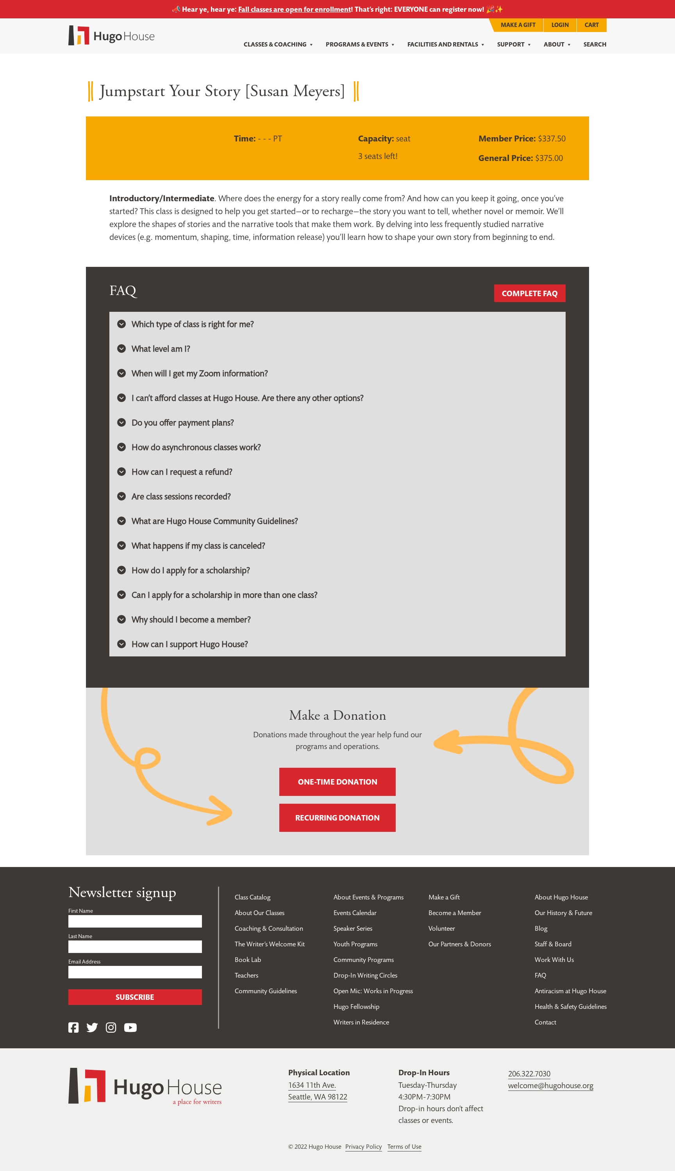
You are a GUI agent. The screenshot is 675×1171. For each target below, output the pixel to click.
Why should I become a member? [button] (191, 619)
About (554, 44)
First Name (80, 910)
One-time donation (337, 782)
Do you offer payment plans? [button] (183, 422)
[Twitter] (92, 1028)
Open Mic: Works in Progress (373, 991)
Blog (541, 928)
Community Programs (364, 959)
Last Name (80, 936)
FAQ (540, 975)
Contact (545, 1022)
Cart (592, 25)
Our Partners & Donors (460, 944)
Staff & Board (553, 944)
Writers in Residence (361, 1022)
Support (511, 44)
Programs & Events (357, 44)
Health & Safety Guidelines (571, 1006)
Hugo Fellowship (356, 1006)
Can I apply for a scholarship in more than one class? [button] (225, 594)
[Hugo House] (144, 1086)
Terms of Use (404, 1146)
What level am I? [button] (161, 348)
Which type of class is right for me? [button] (193, 323)
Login (560, 25)
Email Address (84, 961)
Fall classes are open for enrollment (294, 9)
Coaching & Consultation (269, 928)
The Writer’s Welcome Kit (270, 944)
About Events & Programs (369, 897)
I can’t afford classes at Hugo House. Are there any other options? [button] (248, 397)
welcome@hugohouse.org (550, 1085)
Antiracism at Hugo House (570, 991)
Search (595, 44)
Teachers (246, 975)
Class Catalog (252, 897)
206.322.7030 (529, 1074)
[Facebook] (73, 1028)
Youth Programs (355, 944)
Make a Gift (518, 25)
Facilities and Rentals (442, 44)
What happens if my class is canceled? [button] (198, 545)
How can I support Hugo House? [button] (190, 643)
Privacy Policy (363, 1146)
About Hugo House (561, 897)
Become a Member (455, 912)
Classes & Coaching (275, 44)
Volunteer (442, 928)
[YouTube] (130, 1028)
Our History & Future (563, 912)
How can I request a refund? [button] (182, 471)
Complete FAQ (530, 293)
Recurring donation (337, 818)
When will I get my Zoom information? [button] (200, 373)
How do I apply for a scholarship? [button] (191, 570)
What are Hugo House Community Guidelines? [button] (215, 520)
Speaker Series (353, 928)
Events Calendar (355, 912)
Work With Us (554, 959)
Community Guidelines (266, 991)
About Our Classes (259, 912)
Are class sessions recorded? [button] (181, 496)
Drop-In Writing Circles (365, 975)
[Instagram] (111, 1028)
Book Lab (248, 959)
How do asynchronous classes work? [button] (196, 447)
